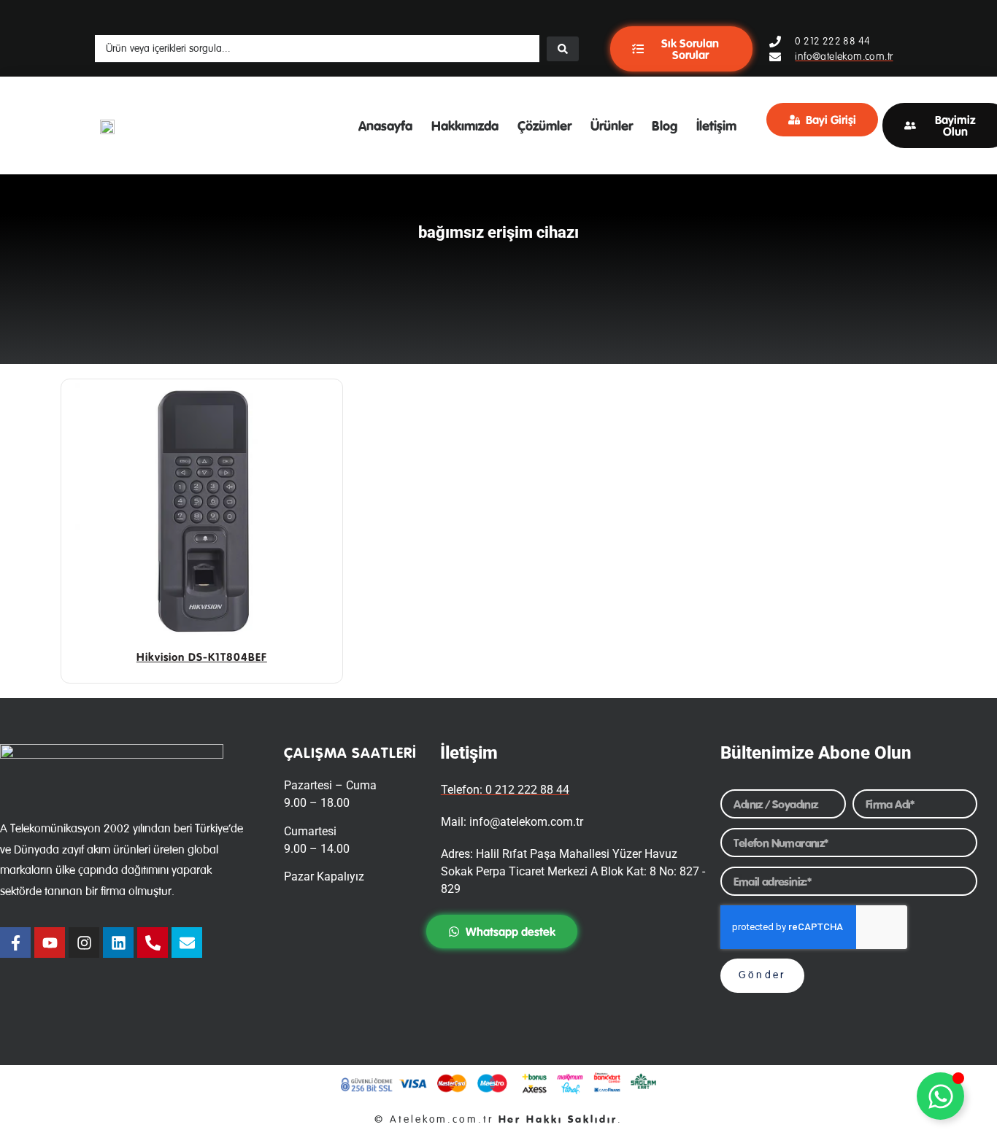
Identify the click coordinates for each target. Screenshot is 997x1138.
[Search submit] (563, 48)
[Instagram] (84, 942)
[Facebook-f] (15, 942)
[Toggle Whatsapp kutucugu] (940, 1096)
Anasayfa (385, 125)
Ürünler (611, 125)
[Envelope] (187, 942)
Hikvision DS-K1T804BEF (201, 657)
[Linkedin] (118, 942)
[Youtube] (49, 942)
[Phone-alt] (152, 942)
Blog (664, 125)
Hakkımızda (464, 125)
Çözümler (544, 125)
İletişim (716, 125)
